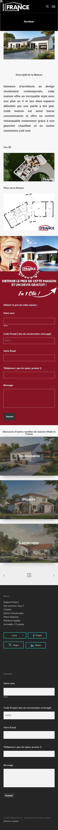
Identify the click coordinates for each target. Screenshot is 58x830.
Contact (7, 609)
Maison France (11, 602)
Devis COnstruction (14, 613)
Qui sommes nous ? (14, 606)
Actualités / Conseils (14, 624)
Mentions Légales (11, 821)
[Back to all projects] (29, 574)
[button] (53, 6)
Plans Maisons (11, 617)
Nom (6, 326)
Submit (9, 416)
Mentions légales (12, 620)
